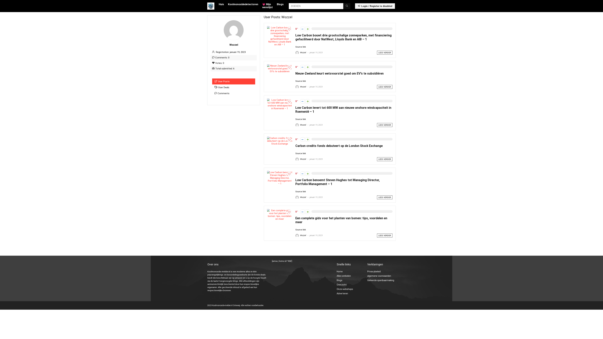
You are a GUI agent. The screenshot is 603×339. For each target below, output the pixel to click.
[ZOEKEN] (346, 6)
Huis (221, 4)
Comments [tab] (223, 93)
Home (340, 271)
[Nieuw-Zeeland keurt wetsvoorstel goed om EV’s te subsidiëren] (279, 65)
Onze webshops (345, 289)
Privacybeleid (374, 271)
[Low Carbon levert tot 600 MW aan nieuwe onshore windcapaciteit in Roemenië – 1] (279, 100)
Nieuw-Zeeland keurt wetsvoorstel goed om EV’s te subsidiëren (339, 73)
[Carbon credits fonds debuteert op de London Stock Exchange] (279, 138)
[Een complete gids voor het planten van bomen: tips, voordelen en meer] (279, 210)
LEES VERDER (384, 52)
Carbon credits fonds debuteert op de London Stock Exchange (339, 146)
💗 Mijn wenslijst (267, 6)
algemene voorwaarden (379, 276)
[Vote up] (308, 29)
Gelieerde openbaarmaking (380, 280)
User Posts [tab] (224, 81)
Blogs (280, 4)
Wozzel (303, 52)
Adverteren (342, 293)
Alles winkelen (344, 276)
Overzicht (342, 284)
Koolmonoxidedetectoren (243, 4)
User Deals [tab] (223, 87)
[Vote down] (302, 29)
